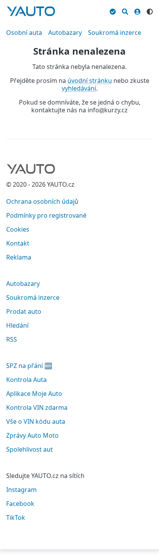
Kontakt (17, 243)
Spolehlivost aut (29, 449)
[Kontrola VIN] (113, 10)
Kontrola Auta (26, 379)
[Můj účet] (137, 10)
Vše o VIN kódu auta (35, 421)
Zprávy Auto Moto (32, 435)
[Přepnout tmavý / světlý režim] (150, 10)
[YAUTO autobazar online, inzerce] (31, 11)
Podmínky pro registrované (46, 215)
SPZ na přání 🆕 (29, 365)
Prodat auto (23, 311)
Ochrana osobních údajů (42, 201)
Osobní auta (24, 32)
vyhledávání (79, 88)
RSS (11, 339)
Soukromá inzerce (114, 32)
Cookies (17, 229)
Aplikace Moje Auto (34, 393)
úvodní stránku (90, 80)
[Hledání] (125, 10)
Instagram (21, 489)
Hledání (17, 325)
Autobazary (65, 32)
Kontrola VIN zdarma (37, 407)
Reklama (18, 257)
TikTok (15, 517)
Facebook (20, 503)
